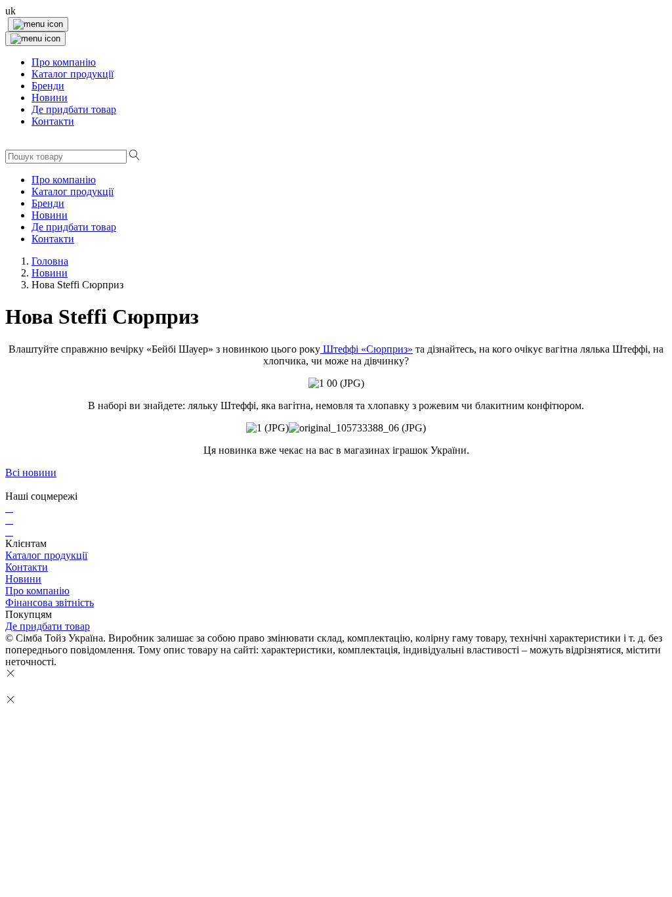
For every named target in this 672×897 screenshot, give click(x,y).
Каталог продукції (46, 555)
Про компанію (37, 590)
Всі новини (30, 472)
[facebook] (9, 508)
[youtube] (9, 531)
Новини (23, 578)
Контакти (26, 567)
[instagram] (9, 519)
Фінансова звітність (49, 602)
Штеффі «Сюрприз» (366, 349)
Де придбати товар (47, 626)
